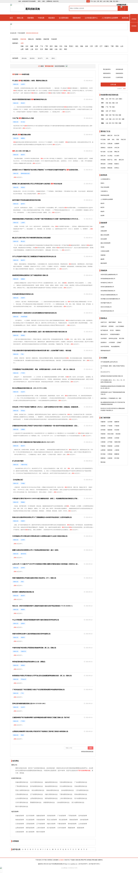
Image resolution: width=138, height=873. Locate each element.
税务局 (102, 203)
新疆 (51, 49)
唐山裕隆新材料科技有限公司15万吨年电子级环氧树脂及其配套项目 (113, 403)
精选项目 (51, 18)
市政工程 (123, 139)
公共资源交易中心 (91, 18)
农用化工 (116, 168)
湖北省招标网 (63, 819)
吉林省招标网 (84, 819)
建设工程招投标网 (105, 243)
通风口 (53, 58)
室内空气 (40, 58)
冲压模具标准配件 (115, 334)
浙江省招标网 (30, 832)
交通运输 (109, 143)
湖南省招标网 (73, 819)
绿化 (113, 139)
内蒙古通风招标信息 (51, 794)
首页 (11, 18)
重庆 (65, 49)
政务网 (102, 215)
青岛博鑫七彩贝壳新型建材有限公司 (110, 299)
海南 (56, 46)
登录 (124, 88)
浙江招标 (116, 458)
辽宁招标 (109, 442)
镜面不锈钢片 (112, 322)
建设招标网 (104, 263)
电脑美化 (118, 330)
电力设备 (103, 151)
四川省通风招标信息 (80, 798)
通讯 (115, 159)
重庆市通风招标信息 (21, 806)
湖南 (81, 46)
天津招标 (109, 454)
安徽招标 (103, 421)
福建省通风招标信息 (51, 782)
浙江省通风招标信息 (78, 802)
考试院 (102, 247)
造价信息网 (104, 239)
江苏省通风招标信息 (82, 790)
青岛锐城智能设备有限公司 (108, 278)
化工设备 (109, 151)
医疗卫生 (103, 143)
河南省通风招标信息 (80, 786)
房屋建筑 (103, 135)
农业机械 (103, 168)
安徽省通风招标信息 (21, 782)
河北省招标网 (30, 819)
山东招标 (116, 446)
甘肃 (36, 46)
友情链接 (89, 860)
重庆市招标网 (40, 832)
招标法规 (78, 860)
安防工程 (103, 155)
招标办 (102, 183)
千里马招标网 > (21, 33)
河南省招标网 (40, 819)
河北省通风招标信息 (66, 786)
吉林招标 (109, 438)
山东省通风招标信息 (21, 798)
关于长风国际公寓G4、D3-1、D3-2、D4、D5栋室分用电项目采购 (113, 381)
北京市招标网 (30, 815)
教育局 (102, 207)
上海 (31, 49)
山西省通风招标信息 (36, 798)
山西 (22, 49)
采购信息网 (104, 231)
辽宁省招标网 (40, 823)
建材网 (102, 259)
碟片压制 (121, 338)
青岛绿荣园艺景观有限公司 (108, 290)
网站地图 (94, 860)
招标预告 (30, 18)
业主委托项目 (64, 18)
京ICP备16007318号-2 (94, 864)
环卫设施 (103, 139)
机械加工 (116, 163)
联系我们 (50, 860)
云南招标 (109, 458)
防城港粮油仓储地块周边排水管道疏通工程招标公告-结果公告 (113, 387)
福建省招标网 (40, 815)
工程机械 (109, 163)
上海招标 (116, 450)
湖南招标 (103, 438)
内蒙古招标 (117, 442)
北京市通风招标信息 (36, 782)
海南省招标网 (19, 819)
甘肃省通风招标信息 (66, 782)
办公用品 (109, 155)
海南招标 (109, 430)
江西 (96, 46)
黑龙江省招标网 (52, 819)
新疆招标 (103, 458)
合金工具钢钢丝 (120, 326)
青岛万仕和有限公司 (106, 307)
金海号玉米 (104, 322)
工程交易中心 (104, 191)
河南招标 (103, 434)
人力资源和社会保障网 (110, 18)
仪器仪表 (109, 147)
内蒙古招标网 (51, 823)
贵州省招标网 (82, 815)
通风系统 (32, 58)
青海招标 (109, 446)
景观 (117, 139)
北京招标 (109, 421)
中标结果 (41, 18)
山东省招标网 (82, 823)
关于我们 (44, 860)
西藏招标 (116, 454)
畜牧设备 (109, 168)
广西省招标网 (72, 815)
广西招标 (116, 425)
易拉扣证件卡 (104, 334)
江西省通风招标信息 (21, 794)
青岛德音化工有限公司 (107, 282)
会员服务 (61, 860)
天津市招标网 (61, 828)
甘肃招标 (103, 425)
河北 (114, 1)
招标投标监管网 (105, 195)
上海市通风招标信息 (66, 798)
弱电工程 (116, 151)
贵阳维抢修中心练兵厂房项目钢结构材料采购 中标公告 (113, 393)
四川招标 (103, 454)
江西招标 (103, 442)
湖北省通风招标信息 (38, 790)
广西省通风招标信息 (21, 786)
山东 (104, 1)
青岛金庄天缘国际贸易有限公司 (109, 294)
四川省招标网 (51, 828)
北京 (94, 1)
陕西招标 (109, 450)
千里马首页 (38, 860)
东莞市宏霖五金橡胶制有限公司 (109, 274)
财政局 (102, 211)
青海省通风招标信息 (80, 794)
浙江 (101, 1)
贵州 (51, 46)
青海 (117, 46)
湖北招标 (118, 434)
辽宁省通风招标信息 (36, 794)
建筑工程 (109, 135)
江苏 (98, 1)
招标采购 (23, 39)
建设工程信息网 (105, 235)
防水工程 (116, 135)
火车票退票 (112, 342)
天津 (41, 49)
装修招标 (103, 255)
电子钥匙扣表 (104, 330)
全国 (22, 43)
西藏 (46, 49)
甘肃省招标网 (51, 815)
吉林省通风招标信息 (67, 790)
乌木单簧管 (104, 338)
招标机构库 (77, 18)
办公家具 (116, 155)
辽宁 (101, 46)
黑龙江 (71, 46)
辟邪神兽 (111, 326)
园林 (108, 139)
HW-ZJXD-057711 (105, 372)
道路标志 (103, 147)
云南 (56, 49)
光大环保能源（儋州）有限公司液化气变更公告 (113, 367)
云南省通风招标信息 (63, 802)
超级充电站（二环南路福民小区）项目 (111, 398)
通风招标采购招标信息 (32, 33)
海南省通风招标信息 (51, 786)
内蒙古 (106, 46)
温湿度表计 (104, 342)
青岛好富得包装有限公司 (107, 311)
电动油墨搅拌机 (115, 346)
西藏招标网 (71, 828)
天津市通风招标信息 (21, 802)
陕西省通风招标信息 (51, 798)
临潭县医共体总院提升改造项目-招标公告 (112, 376)
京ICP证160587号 (83, 864)
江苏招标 (116, 438)
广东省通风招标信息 (80, 782)
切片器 (112, 330)
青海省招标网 (72, 823)
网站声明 (83, 860)
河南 (65, 46)
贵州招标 (103, 430)
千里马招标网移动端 (84, 770)
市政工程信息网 (105, 187)
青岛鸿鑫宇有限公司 (106, 303)
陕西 (26, 49)
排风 (47, 58)
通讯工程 (121, 159)
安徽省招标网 (19, 815)
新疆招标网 (80, 828)
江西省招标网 (30, 823)
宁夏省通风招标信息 (66, 794)
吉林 (86, 46)
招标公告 (20, 18)
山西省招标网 (19, 828)
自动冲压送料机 (105, 346)
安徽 (111, 1)
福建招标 (116, 421)
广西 (46, 46)
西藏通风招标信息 (35, 802)
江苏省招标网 (19, 823)
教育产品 (109, 159)
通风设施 (24, 58)
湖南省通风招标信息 (52, 790)
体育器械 (103, 159)
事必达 (120, 322)
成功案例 (55, 860)
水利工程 (116, 147)
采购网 (102, 227)
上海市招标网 (40, 828)
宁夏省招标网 (61, 823)
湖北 (107, 1)
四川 (36, 49)
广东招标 (109, 425)
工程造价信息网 (105, 251)
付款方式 (66, 860)
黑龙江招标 (110, 434)
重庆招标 (103, 462)
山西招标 (103, 450)
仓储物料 (116, 143)
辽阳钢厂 (119, 342)
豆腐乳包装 (104, 326)
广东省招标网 (61, 815)
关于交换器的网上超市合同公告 (109, 362)
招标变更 (46, 39)
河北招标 (116, 430)
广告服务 (72, 860)
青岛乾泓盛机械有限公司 (107, 286)
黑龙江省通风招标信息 (22, 790)
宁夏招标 (103, 446)
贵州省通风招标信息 (36, 786)
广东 (91, 1)
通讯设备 (103, 163)
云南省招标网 (19, 832)
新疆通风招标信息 (49, 802)
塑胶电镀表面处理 (105, 350)
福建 (31, 46)
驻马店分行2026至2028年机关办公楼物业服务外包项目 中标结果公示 (113, 409)
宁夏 (112, 46)
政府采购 (125, 18)
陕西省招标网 (30, 828)
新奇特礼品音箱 (113, 338)
